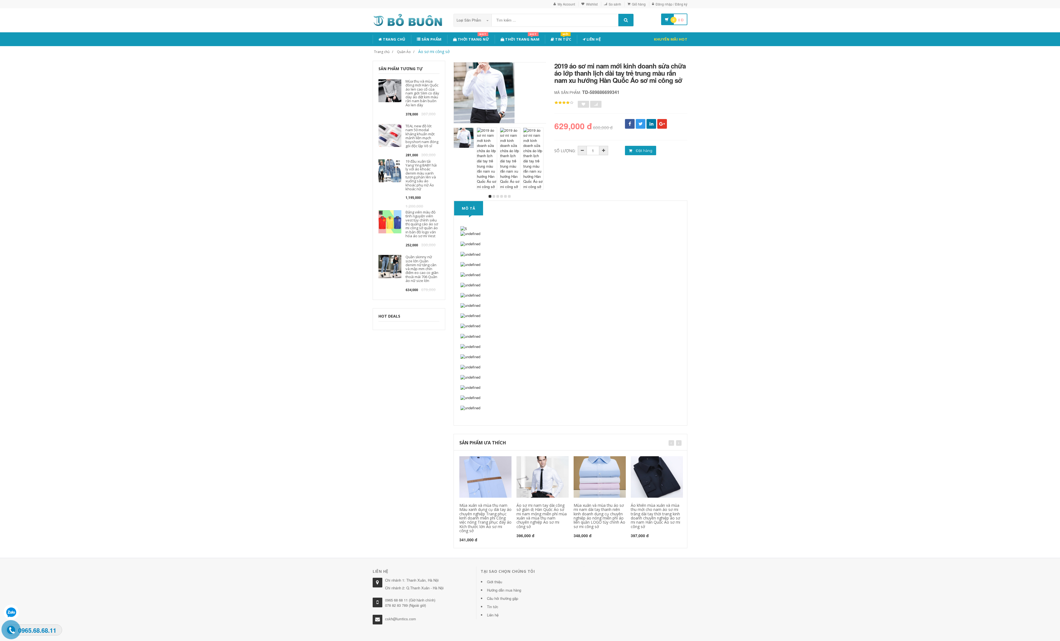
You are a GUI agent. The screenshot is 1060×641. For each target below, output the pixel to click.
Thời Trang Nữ (473, 38)
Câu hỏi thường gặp (502, 598)
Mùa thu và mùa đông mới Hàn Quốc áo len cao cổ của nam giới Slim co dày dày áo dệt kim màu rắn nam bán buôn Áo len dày (422, 93)
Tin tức (562, 38)
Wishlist (592, 4)
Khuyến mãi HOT (670, 39)
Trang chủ (394, 39)
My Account (566, 4)
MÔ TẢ (468, 208)
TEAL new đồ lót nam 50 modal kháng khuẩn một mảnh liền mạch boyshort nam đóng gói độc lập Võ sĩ (422, 135)
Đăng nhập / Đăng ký (671, 4)
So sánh (615, 4)
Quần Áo (404, 51)
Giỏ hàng (639, 4)
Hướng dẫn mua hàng (504, 590)
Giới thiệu (494, 581)
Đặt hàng (643, 150)
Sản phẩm (431, 39)
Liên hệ (593, 39)
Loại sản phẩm (469, 20)
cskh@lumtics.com (400, 618)
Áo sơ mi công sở (434, 51)
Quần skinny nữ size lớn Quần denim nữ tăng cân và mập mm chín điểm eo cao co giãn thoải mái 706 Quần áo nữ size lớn (422, 268)
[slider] (564, 103)
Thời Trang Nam (522, 38)
